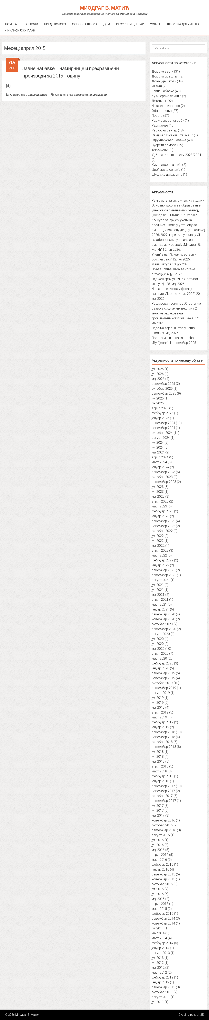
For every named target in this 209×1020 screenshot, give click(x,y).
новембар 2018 (163, 737)
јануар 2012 (160, 982)
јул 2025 (158, 398)
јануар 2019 (160, 727)
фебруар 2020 (162, 663)
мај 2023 (158, 496)
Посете (157, 116)
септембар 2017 (164, 801)
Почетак (11, 24)
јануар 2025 (160, 418)
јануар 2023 (160, 516)
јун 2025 (158, 403)
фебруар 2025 (162, 413)
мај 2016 (158, 850)
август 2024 (161, 438)
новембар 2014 (163, 923)
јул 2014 (158, 928)
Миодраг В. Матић (104, 7)
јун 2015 (158, 894)
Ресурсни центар (130, 24)
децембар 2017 (163, 786)
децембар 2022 (163, 521)
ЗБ (202, 1014)
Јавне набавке (37, 94)
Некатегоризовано (166, 106)
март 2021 (159, 604)
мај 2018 (158, 761)
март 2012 (159, 972)
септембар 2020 (164, 629)
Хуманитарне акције (166, 165)
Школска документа (183, 24)
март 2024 (159, 462)
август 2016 (161, 835)
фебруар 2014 (162, 943)
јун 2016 (158, 845)
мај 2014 (158, 933)
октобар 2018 (162, 742)
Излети (157, 86)
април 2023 (160, 501)
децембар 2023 (163, 472)
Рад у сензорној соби (168, 120)
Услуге (155, 24)
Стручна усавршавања (169, 140)
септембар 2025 (164, 393)
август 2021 (161, 580)
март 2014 (159, 938)
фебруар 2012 (162, 977)
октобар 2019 (162, 683)
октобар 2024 (162, 433)
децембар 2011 (163, 987)
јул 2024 (158, 442)
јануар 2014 (160, 948)
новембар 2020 (163, 619)
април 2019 (160, 712)
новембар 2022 (163, 526)
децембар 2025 (163, 384)
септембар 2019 (164, 688)
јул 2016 (158, 840)
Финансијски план (20, 30)
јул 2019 (158, 698)
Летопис (158, 101)
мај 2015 (158, 899)
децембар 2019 (163, 673)
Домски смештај (164, 76)
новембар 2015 (163, 879)
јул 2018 (158, 752)
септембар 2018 (164, 747)
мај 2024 (158, 452)
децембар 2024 (163, 423)
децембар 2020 (163, 614)
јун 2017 (158, 810)
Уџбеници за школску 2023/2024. (177, 155)
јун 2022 (158, 541)
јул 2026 (158, 369)
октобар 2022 (162, 531)
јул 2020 (158, 639)
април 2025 (160, 408)
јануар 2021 (160, 609)
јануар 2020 (160, 668)
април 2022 (160, 550)
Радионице (160, 125)
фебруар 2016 (162, 864)
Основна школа (84, 24)
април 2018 (160, 766)
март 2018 (159, 771)
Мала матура (161, 264)
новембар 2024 (163, 428)
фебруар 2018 (162, 776)
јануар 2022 (160, 565)
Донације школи (164, 81)
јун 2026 (158, 374)
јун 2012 (158, 963)
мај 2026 (158, 379)
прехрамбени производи (90, 94)
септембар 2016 (164, 830)
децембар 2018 (163, 732)
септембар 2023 (164, 482)
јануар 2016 (160, 869)
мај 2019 (158, 707)
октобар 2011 (162, 992)
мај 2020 (158, 649)
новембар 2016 (163, 820)
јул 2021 (158, 585)
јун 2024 (158, 447)
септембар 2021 (164, 575)
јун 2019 (158, 703)
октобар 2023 (162, 477)
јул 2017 (158, 806)
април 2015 (160, 904)
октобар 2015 (162, 884)
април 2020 (160, 653)
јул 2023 (158, 487)
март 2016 (159, 860)
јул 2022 (158, 536)
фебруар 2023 (162, 511)
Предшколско (55, 24)
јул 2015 (158, 889)
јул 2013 (158, 958)
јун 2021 (158, 590)
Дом (106, 24)
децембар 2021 (163, 570)
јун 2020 (158, 644)
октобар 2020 (162, 624)
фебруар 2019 (162, 722)
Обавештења (162, 111)
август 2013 (161, 953)
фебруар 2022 (162, 560)
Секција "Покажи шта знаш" (172, 135)
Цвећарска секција (166, 170)
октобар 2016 (162, 825)
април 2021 (160, 599)
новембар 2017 (163, 791)
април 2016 (160, 855)
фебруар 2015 (162, 914)
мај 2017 (158, 815)
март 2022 (159, 555)
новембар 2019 (163, 678)
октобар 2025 (162, 388)
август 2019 (161, 693)
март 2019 (159, 717)
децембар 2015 (163, 874)
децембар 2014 (163, 918)
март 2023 (159, 506)
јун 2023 (158, 492)
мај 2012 (158, 968)
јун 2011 (158, 1002)
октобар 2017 (162, 796)
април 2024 (160, 457)
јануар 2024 (160, 467)
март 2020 (159, 658)
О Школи (31, 24)
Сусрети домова (164, 145)
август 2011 (161, 997)
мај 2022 (158, 546)
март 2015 (159, 909)
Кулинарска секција (166, 96)
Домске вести (162, 71)
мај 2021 (158, 595)
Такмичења (160, 150)
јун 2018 (158, 757)
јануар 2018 (160, 781)
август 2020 (161, 634)
